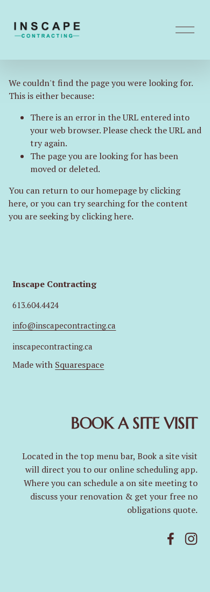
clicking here (106, 216)
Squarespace (79, 364)
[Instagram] (191, 538)
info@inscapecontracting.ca (64, 325)
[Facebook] (170, 538)
